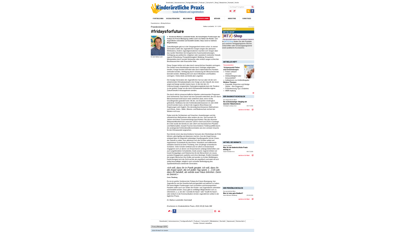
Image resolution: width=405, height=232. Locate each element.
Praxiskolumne (155, 23)
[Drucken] (219, 211)
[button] (174, 211)
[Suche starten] (252, 7)
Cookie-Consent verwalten (202, 223)
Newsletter (223, 2)
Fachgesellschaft (192, 2)
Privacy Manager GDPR (159, 226)
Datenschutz (240, 221)
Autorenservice (180, 2)
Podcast (202, 2)
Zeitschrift (210, 2)
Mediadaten (214, 221)
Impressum (231, 221)
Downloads (169, 2)
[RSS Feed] (248, 11)
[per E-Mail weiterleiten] (215, 211)
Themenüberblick (228, 65)
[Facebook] (252, 11)
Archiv (237, 2)
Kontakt (230, 2)
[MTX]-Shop (228, 41)
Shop (216, 2)
